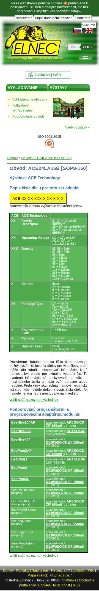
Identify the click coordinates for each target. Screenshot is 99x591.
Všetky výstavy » (77, 127)
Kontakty (22, 570)
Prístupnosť (61, 585)
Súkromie (69, 580)
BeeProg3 (19, 459)
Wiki (91, 570)
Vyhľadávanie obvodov (29, 99)
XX (24, 199)
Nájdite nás (40, 570)
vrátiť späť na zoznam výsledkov (34, 400)
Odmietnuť (83, 18)
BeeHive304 (21, 431)
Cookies (44, 585)
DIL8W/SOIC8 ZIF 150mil (65, 442)
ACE (16, 199)
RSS (76, 585)
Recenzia (58, 570)
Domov (12, 158)
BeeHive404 (21, 439)
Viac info (88, 25)
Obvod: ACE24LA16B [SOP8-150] (46, 158)
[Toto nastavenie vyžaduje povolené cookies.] (89, 30)
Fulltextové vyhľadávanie (22, 108)
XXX (38, 199)
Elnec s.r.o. (62, 575)
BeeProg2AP (21, 451)
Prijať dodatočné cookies (53, 18)
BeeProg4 (19, 468)
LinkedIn (79, 570)
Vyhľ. (87, 46)
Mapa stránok (38, 575)
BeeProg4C (20, 479)
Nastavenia (23, 18)
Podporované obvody (28, 116)
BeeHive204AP (23, 422)
